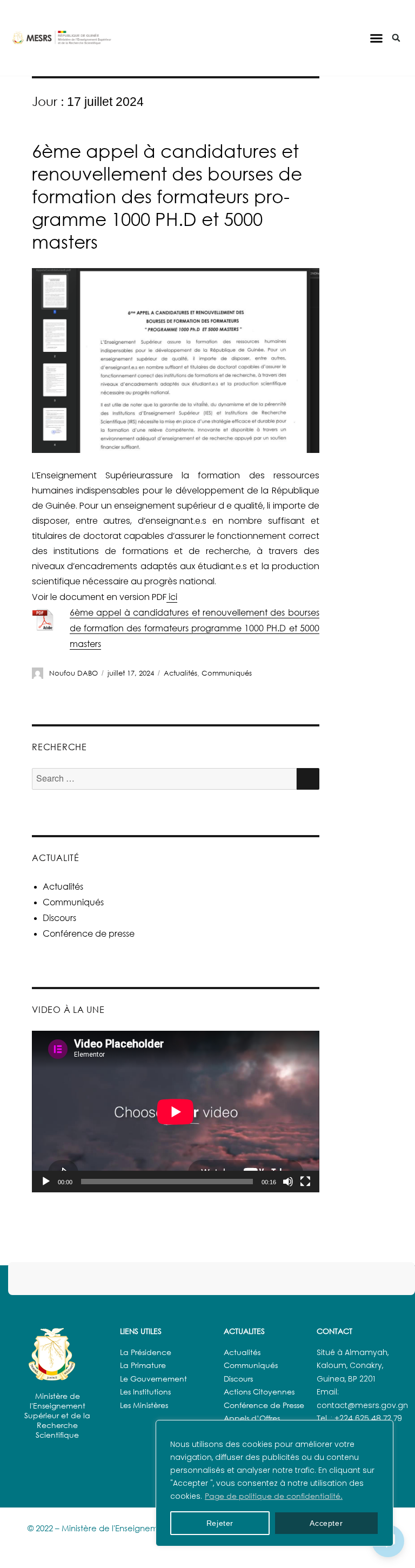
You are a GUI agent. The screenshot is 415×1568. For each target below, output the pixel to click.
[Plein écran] (305, 1181)
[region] (274, 1483)
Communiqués (227, 673)
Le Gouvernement (153, 1378)
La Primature (143, 1365)
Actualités (180, 673)
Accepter (326, 1523)
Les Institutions (145, 1391)
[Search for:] (164, 778)
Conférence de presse (89, 933)
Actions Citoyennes (259, 1391)
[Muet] (288, 1181)
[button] (376, 38)
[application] (175, 1111)
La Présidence (145, 1352)
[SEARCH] (308, 779)
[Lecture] (46, 1181)
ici (171, 596)
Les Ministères (144, 1405)
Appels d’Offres (252, 1418)
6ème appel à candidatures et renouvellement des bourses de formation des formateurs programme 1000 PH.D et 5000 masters (167, 196)
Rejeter (220, 1523)
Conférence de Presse (264, 1405)
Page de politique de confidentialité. (274, 1495)
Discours (59, 917)
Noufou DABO (73, 673)
